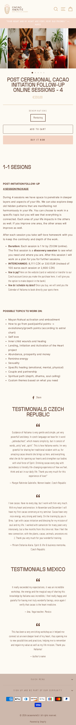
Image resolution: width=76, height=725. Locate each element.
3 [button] (38, 73)
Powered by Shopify (38, 722)
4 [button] (41, 73)
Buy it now (38, 140)
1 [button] (32, 73)
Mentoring (38, 117)
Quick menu (38, 679)
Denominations (38, 111)
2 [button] (36, 73)
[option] (38, 23)
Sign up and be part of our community (38, 690)
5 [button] (44, 73)
